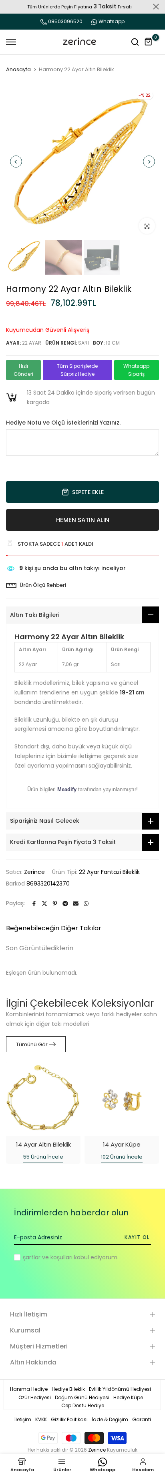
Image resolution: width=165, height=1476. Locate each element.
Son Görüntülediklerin (39, 948)
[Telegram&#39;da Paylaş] (65, 903)
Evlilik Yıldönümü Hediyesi (120, 1389)
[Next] (149, 162)
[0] (148, 42)
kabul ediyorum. (71, 1257)
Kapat (156, 7)
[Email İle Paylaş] (75, 903)
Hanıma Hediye (29, 1389)
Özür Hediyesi (34, 1397)
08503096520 (64, 21)
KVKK (41, 1419)
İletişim (22, 1419)
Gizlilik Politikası (69, 1419)
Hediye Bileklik (68, 1389)
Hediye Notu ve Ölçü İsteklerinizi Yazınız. (63, 423)
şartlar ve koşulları (47, 1257)
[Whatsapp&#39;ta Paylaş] (86, 903)
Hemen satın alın (82, 520)
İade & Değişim (110, 1419)
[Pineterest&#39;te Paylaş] (55, 903)
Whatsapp (112, 21)
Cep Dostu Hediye (82, 1405)
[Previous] (16, 162)
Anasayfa (18, 69)
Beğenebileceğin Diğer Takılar (53, 928)
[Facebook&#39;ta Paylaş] (34, 903)
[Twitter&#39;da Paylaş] (44, 903)
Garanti (141, 1419)
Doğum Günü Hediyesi (82, 1397)
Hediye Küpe (128, 1397)
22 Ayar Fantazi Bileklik (109, 872)
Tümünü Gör (32, 1044)
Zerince (34, 872)
